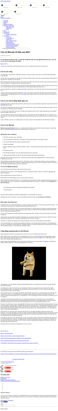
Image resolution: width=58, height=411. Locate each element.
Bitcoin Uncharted (10, 43)
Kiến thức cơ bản (10, 26)
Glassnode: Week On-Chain (12, 44)
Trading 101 (9, 39)
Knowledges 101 (10, 38)
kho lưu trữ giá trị (11, 129)
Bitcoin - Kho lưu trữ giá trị (7, 333)
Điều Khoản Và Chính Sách (7, 400)
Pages (4, 30)
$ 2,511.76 (22, 5)
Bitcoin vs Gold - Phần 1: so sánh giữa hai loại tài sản (12, 335)
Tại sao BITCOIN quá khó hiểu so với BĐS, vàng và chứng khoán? (16, 338)
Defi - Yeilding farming (11, 40)
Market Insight (9, 42)
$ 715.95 (35, 5)
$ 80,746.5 (7, 5)
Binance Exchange (10, 47)
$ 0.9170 (7, 12)
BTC (6, 63)
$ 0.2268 (48, 5)
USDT (24, 94)
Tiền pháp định (4, 103)
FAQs (7, 29)
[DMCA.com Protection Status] (4, 402)
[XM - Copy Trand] (5, 377)
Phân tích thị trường (7, 24)
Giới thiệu (5, 21)
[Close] (2, 404)
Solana (46, 241)
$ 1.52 (19, 12)
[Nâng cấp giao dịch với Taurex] (8, 379)
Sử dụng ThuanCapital (11, 34)
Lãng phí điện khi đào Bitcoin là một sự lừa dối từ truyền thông (15, 340)
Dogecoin (40, 236)
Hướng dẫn (8, 28)
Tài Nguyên (6, 33)
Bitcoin (3, 63)
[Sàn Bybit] (3, 378)
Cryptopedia (6, 35)
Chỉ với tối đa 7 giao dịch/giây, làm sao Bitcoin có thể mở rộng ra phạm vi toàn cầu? (19, 343)
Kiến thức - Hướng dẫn (8, 25)
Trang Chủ (5, 20)
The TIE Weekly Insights (11, 45)
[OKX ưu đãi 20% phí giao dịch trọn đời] (10, 381)
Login (2, 16)
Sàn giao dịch (6, 32)
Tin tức (5, 23)
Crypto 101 (8, 37)
